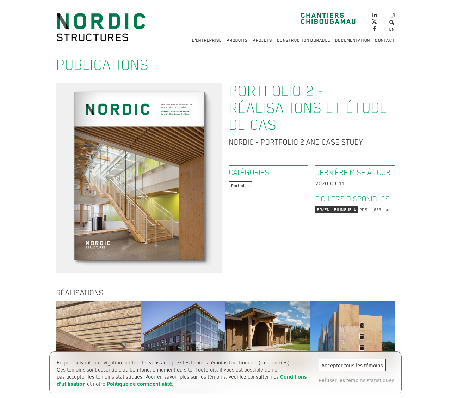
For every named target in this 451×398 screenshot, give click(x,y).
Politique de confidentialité (139, 383)
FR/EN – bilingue (334, 209)
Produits (237, 40)
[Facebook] (374, 29)
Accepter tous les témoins (352, 365)
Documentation (352, 40)
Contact (385, 40)
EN (392, 29)
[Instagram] (392, 15)
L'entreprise (207, 40)
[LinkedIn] (374, 14)
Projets (262, 40)
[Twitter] (374, 22)
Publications (102, 64)
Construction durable (303, 40)
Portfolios (240, 185)
